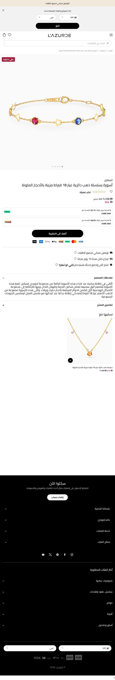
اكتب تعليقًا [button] (85, 192)
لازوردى (110, 51)
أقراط (109, 614)
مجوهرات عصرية (104, 580)
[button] (57, 277)
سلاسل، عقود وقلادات (101, 591)
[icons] (71, 555)
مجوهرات (102, 51)
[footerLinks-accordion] (57, 509)
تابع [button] (57, 26)
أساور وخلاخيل (105, 625)
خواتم (109, 603)
